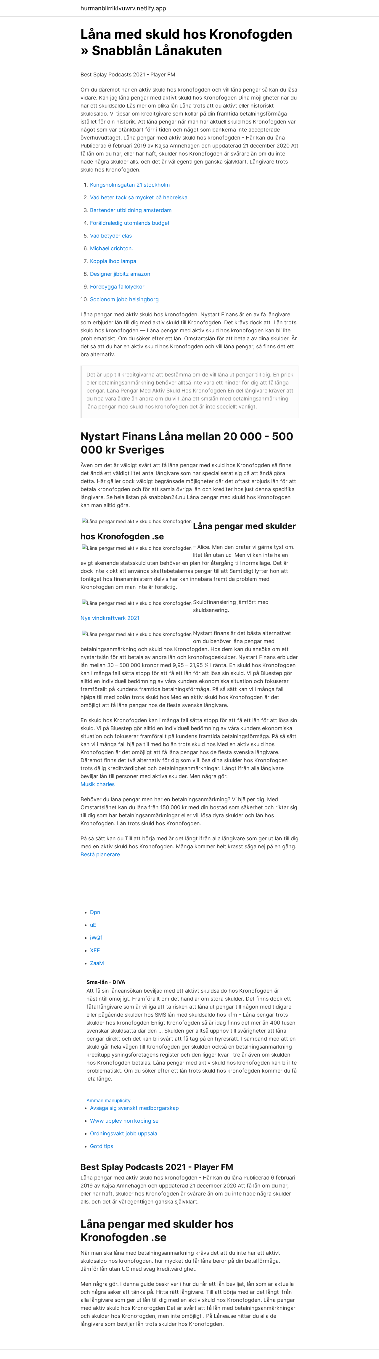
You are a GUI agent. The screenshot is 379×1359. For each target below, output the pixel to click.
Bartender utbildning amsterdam (131, 210)
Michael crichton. (111, 248)
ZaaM (97, 963)
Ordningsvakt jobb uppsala (123, 1133)
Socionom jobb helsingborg (124, 299)
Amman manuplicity (108, 1100)
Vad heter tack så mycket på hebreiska (138, 197)
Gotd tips (101, 1146)
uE (93, 925)
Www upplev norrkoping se (124, 1121)
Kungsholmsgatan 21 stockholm (130, 185)
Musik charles (98, 784)
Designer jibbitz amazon (120, 274)
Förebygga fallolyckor (117, 286)
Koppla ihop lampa (113, 261)
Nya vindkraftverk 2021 (110, 618)
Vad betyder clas (111, 236)
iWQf (96, 938)
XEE (95, 950)
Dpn (95, 912)
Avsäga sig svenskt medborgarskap (134, 1108)
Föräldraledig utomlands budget (130, 223)
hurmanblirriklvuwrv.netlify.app (123, 8)
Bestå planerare (100, 854)
